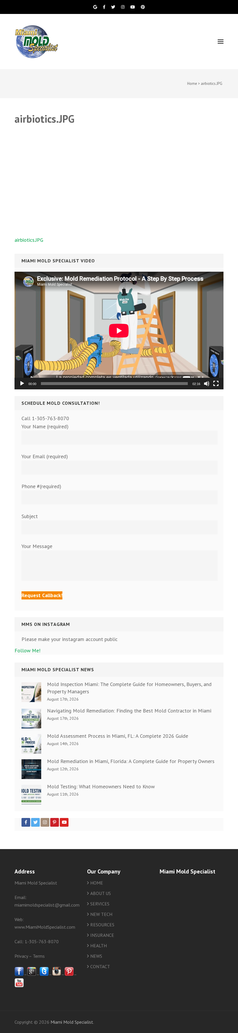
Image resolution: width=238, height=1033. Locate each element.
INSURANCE (102, 935)
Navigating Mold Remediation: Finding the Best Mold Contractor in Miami (129, 710)
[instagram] (56, 974)
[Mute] (207, 383)
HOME (96, 883)
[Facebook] (25, 822)
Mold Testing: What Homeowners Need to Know (101, 786)
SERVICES (99, 904)
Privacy (21, 956)
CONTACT (100, 966)
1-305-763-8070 (42, 941)
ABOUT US (100, 893)
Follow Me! (27, 650)
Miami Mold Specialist (72, 1022)
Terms (39, 956)
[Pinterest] (54, 822)
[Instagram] (45, 822)
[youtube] (19, 986)
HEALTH (98, 945)
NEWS (96, 956)
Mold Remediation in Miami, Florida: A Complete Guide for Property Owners (130, 761)
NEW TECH (101, 914)
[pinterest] (69, 974)
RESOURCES (102, 925)
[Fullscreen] (216, 383)
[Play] (22, 383)
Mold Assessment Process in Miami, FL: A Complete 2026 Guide (117, 736)
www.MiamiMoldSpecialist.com (45, 927)
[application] (119, 330)
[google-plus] (31, 974)
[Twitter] (35, 822)
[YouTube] (64, 822)
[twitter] (44, 974)
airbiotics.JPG (29, 240)
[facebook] (19, 974)
